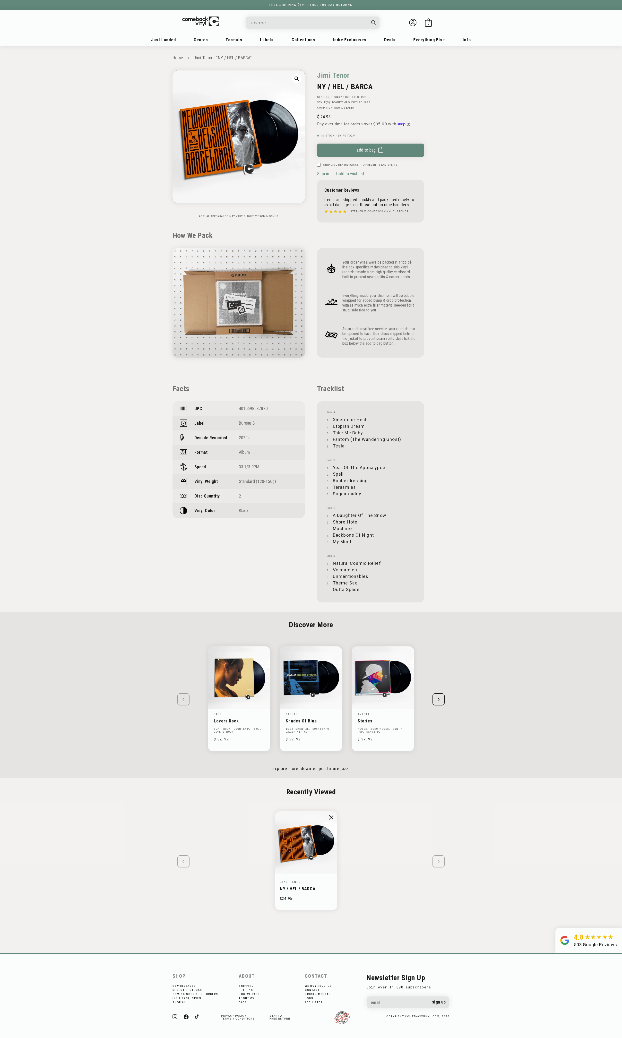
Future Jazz (361, 102)
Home (178, 57)
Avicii (364, 714)
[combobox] (308, 23)
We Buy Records (318, 986)
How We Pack (249, 994)
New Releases (184, 986)
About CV (246, 998)
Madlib (292, 714)
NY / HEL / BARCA (298, 888)
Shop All (180, 1002)
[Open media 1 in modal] (296, 78)
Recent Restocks (187, 990)
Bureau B (247, 423)
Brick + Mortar (318, 994)
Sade (218, 714)
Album (244, 452)
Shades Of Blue (301, 720)
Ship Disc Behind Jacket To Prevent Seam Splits (360, 164)
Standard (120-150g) (257, 481)
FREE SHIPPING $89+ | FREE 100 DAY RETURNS (311, 5)
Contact (312, 990)
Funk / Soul (341, 97)
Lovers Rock (226, 720)
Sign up (439, 1001)
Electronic (361, 97)
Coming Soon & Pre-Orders (195, 994)
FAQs (243, 1002)
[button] (428, 22)
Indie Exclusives (187, 998)
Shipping (246, 986)
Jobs (309, 998)
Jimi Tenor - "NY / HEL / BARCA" (223, 57)
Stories (365, 720)
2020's (245, 437)
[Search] (373, 23)
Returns (246, 990)
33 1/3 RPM (249, 466)
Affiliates (314, 1002)
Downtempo (341, 102)
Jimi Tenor (333, 75)
